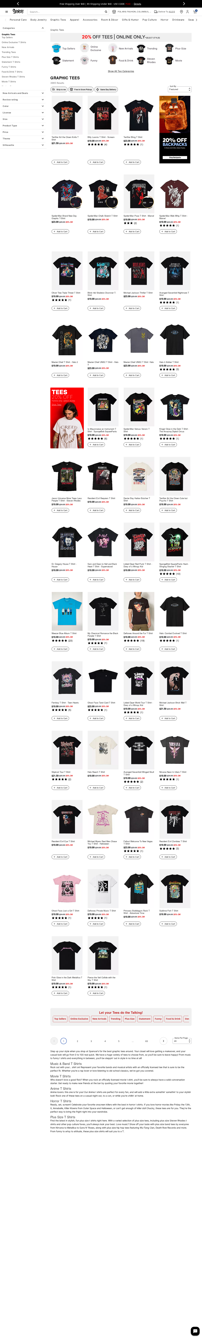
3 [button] (91, 1041)
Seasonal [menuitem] (193, 19)
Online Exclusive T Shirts (14, 42)
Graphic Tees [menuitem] (58, 19)
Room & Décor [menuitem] (109, 19)
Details (137, 3)
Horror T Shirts (60, 1101)
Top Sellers (7, 37)
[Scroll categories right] (196, 19)
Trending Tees (9, 52)
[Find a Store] (181, 12)
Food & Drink (173, 1018)
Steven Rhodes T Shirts (13, 76)
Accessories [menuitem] (90, 19)
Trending (115, 1018)
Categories (9, 28)
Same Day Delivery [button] (108, 89)
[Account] (188, 12)
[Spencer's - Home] (18, 12)
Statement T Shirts (11, 62)
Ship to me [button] (61, 89)
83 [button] (146, 1041)
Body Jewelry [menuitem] (38, 19)
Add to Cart (62, 162)
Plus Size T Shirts (10, 57)
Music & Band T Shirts (66, 1063)
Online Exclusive (79, 1018)
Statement (144, 1018)
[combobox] (68, 12)
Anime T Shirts (60, 1088)
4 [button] (105, 1041)
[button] (23, 93)
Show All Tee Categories (121, 71)
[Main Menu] (6, 12)
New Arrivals (8, 47)
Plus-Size (129, 1018)
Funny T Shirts (9, 67)
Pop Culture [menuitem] (150, 19)
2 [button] (77, 1041)
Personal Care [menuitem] (18, 19)
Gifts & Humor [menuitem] (130, 19)
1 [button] (63, 1041)
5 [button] (118, 1041)
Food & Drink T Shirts (12, 71)
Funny (158, 1018)
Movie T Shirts (9, 81)
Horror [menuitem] (165, 19)
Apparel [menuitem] (74, 19)
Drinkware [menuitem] (178, 19)
